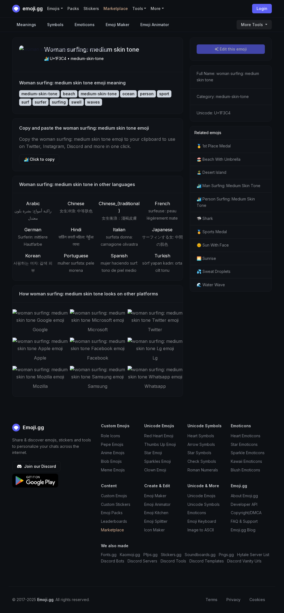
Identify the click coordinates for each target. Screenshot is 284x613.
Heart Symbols (200, 435)
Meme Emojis (113, 470)
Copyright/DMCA (246, 512)
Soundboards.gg (200, 554)
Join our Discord (39, 466)
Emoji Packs (112, 512)
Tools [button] (137, 8)
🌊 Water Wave (211, 284)
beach (69, 93)
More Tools (252, 24)
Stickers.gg (171, 554)
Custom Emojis (114, 495)
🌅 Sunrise (206, 258)
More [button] (156, 8)
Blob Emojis (111, 461)
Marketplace (115, 8)
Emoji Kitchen (156, 512)
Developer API (244, 504)
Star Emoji (153, 452)
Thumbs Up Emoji (160, 444)
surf (25, 102)
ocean (128, 93)
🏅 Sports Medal (212, 231)
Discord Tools (173, 561)
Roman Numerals (202, 470)
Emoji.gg (32, 427)
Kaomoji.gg (130, 554)
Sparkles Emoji (157, 461)
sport (164, 93)
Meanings (26, 24)
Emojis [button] (53, 8)
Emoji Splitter (156, 521)
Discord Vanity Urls (244, 561)
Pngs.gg (226, 554)
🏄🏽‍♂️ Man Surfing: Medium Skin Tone (228, 185)
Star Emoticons (244, 444)
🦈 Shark (205, 218)
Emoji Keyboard (201, 521)
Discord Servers (142, 561)
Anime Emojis (113, 452)
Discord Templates (206, 561)
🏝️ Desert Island (211, 172)
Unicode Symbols (203, 504)
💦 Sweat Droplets (213, 271)
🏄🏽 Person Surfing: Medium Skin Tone (226, 202)
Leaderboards (114, 521)
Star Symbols (199, 452)
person (147, 93)
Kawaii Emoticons (246, 461)
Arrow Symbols (201, 444)
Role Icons (110, 435)
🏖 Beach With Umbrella (218, 159)
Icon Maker (154, 529)
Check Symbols (201, 461)
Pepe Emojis (112, 444)
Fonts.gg (108, 554)
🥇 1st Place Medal (214, 146)
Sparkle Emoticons (248, 452)
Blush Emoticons (245, 470)
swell (76, 102)
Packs (73, 8)
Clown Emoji (155, 470)
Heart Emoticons (245, 435)
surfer (40, 102)
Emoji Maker (117, 24)
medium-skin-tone (39, 93)
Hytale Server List (253, 554)
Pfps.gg (150, 554)
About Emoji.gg (244, 495)
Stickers (91, 8)
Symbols (55, 24)
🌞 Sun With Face (213, 245)
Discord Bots (112, 561)
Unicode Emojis (201, 495)
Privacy (233, 599)
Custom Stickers (115, 504)
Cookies (257, 599)
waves (93, 102)
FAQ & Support (244, 521)
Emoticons (85, 24)
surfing (59, 102)
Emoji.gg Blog (243, 529)
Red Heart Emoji (158, 435)
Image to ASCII (200, 529)
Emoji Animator (154, 24)
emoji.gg (32, 8)
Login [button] (262, 8)
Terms (211, 599)
